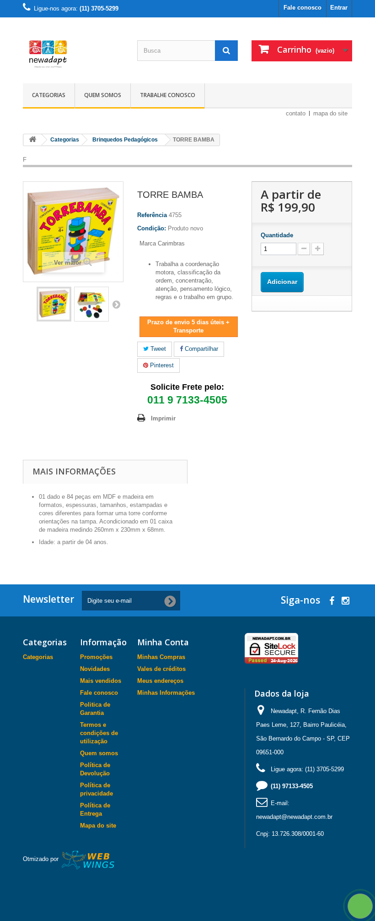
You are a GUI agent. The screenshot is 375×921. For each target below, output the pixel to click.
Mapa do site (98, 825)
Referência (152, 215)
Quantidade (277, 235)
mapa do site (330, 113)
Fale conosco (302, 7)
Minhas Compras (161, 657)
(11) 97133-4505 (292, 786)
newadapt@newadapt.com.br (294, 816)
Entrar (339, 7)
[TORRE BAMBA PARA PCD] (54, 304)
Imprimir (163, 418)
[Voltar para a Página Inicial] (32, 140)
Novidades (95, 668)
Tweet (157, 348)
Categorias (48, 95)
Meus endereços (160, 680)
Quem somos (102, 95)
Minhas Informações (166, 692)
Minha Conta (163, 642)
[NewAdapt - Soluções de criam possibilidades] (73, 54)
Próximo (116, 304)
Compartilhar (200, 348)
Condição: (151, 228)
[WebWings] (88, 859)
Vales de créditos (161, 668)
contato (295, 113)
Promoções (96, 657)
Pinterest (161, 365)
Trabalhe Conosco (167, 95)
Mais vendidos (100, 680)
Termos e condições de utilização (99, 733)
